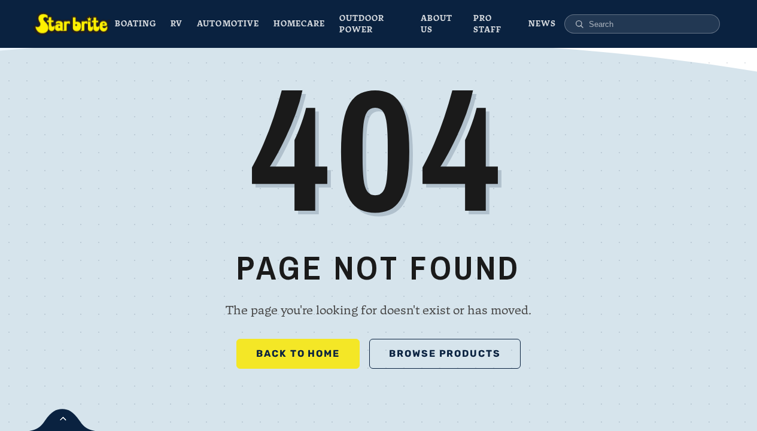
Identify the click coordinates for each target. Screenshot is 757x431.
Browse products (445, 353)
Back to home (298, 353)
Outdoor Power (361, 24)
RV (177, 24)
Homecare (299, 24)
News (542, 24)
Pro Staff (487, 24)
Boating (135, 24)
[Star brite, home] (72, 24)
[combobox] (649, 24)
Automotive (228, 24)
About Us (436, 24)
